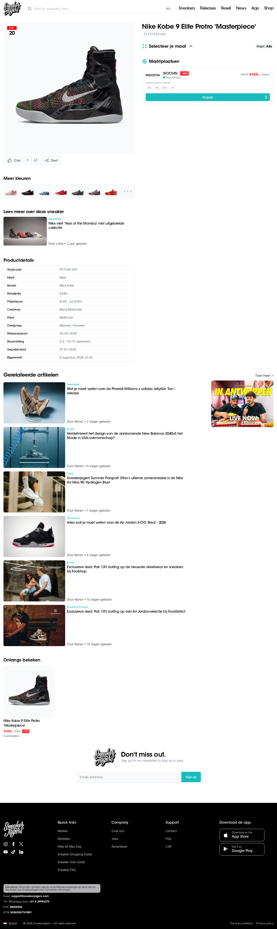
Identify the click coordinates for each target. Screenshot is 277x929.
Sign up (191, 777)
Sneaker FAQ (67, 870)
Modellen (64, 838)
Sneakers (187, 9)
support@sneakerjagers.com (30, 896)
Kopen (235, 97)
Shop (269, 9)
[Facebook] (13, 844)
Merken (63, 831)
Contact (171, 831)
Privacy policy (265, 923)
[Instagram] (5, 844)
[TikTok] (13, 852)
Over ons (117, 831)
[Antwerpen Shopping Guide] (242, 403)
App (255, 9)
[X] (21, 844)
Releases (208, 9)
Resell (226, 9)
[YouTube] (5, 852)
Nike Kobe (67, 285)
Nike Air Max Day (70, 846)
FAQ (168, 838)
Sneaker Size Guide (71, 862)
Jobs (114, 838)
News (241, 9)
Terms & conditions (241, 923)
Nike (63, 277)
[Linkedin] (21, 852)
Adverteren (119, 846)
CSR (169, 846)
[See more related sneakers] (127, 191)
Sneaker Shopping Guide (75, 854)
